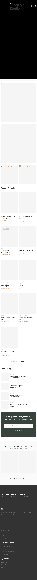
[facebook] (1, 522)
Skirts (18, 104)
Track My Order (5, 565)
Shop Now (17, 107)
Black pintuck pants (16, 386)
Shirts (9, 176)
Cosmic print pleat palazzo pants (7, 285)
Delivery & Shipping (7, 549)
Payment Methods (6, 546)
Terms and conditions (7, 551)
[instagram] (6, 522)
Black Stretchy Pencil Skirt (8, 318)
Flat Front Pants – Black (27, 250)
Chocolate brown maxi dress (27, 285)
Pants (18, 145)
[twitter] (4, 522)
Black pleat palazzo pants (25, 217)
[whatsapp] (9, 522)
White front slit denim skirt (8, 352)
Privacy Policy (5, 554)
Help (2, 567)
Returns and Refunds (7, 533)
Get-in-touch (5, 530)
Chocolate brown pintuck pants (6, 251)
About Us (3, 538)
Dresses (21, 282)
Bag (28, 176)
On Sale (3, 282)
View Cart (4, 562)
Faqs (2, 535)
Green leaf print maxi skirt (26, 318)
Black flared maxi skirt (17, 395)
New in (3, 215)
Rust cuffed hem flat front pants (8, 217)
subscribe (19, 431)
